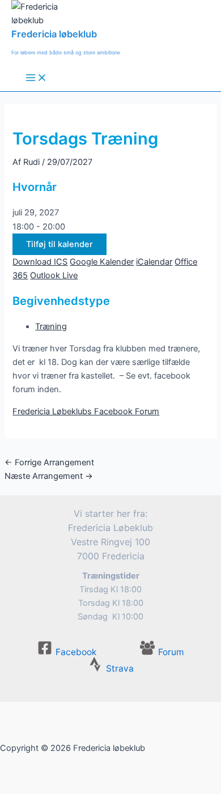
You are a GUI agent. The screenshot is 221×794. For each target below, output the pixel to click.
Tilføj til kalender (59, 244)
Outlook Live (54, 275)
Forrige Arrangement (49, 462)
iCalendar (154, 262)
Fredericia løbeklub (54, 34)
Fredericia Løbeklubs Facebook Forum (85, 411)
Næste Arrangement (49, 476)
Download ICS (39, 262)
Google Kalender (102, 262)
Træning (51, 326)
